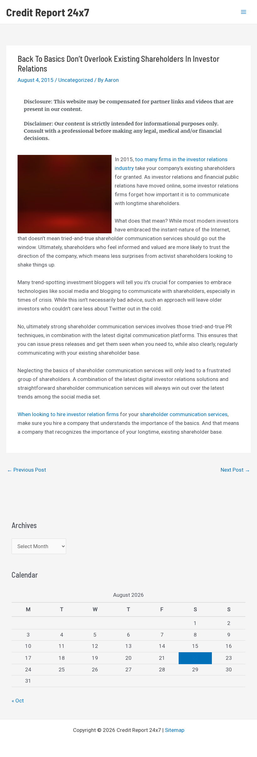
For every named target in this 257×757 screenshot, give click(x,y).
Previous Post (26, 470)
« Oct (18, 700)
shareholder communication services (184, 414)
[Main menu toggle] (244, 12)
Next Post (235, 470)
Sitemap (174, 730)
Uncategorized (75, 80)
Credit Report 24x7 (47, 12)
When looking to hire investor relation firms (68, 414)
